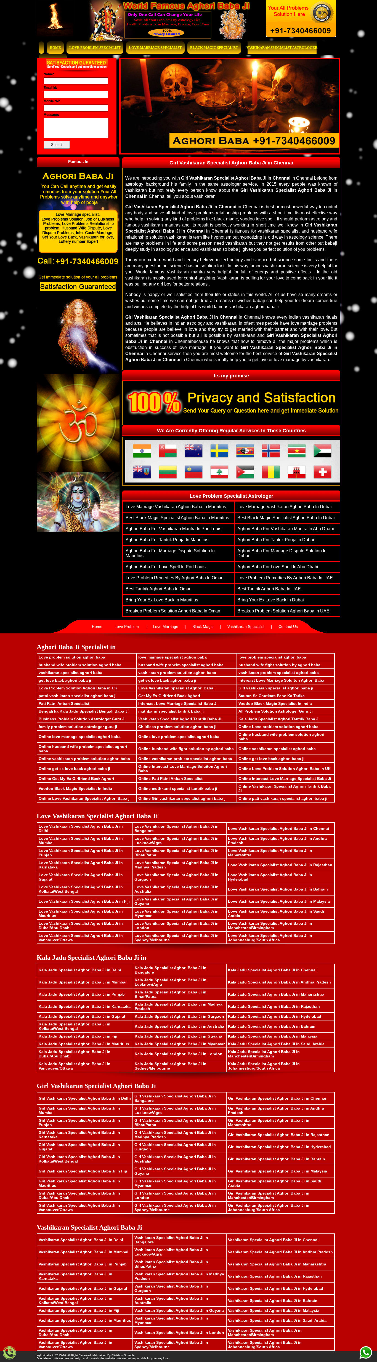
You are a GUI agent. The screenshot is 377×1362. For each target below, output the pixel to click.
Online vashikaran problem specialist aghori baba (185, 758)
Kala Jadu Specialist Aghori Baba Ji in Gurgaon (179, 1016)
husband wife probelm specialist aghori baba (181, 665)
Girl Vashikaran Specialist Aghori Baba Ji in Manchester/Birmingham (268, 1195)
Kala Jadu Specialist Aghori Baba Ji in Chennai (272, 970)
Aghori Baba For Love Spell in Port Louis (166, 566)
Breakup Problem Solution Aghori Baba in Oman (173, 611)
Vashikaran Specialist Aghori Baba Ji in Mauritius (85, 1320)
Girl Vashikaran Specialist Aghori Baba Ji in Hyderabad (279, 1147)
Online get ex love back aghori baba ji (74, 768)
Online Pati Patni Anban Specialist (170, 778)
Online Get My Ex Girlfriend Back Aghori (76, 778)
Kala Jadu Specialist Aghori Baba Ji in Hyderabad (274, 1016)
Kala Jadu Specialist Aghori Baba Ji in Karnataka (85, 1006)
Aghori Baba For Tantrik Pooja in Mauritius (167, 539)
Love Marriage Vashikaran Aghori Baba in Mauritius (176, 506)
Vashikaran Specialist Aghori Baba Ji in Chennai (273, 1240)
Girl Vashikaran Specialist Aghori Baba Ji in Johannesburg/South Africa (268, 1207)
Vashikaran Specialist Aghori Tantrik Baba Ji (179, 719)
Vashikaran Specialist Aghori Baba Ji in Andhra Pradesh (280, 1252)
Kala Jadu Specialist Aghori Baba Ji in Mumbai (82, 982)
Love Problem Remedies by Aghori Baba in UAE (285, 577)
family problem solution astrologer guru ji (78, 726)
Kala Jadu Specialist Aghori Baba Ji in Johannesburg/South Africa (264, 1066)
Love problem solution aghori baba (72, 657)
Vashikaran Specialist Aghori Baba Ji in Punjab (83, 1264)
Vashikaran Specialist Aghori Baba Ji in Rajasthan (275, 1276)
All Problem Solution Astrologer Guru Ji (275, 711)
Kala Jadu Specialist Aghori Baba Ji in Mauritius (84, 1044)
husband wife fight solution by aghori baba (279, 665)
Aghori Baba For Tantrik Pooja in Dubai (275, 539)
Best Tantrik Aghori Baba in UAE (269, 589)
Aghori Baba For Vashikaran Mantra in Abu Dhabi (285, 528)
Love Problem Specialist (95, 48)
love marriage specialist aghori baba (172, 657)
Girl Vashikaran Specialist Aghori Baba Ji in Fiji (83, 1171)
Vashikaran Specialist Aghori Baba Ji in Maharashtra (277, 1264)
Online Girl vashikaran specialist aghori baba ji (182, 798)
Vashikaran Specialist (245, 626)
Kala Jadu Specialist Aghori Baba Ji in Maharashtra (276, 994)
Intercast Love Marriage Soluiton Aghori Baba (281, 680)
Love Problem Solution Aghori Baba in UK (78, 688)
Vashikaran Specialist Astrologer (281, 48)
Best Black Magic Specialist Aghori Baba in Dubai (286, 517)
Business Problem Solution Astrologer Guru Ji (82, 719)
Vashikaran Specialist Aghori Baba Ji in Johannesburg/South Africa (265, 1344)
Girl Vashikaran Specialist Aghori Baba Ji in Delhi (85, 1098)
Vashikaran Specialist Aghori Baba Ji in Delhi (81, 1240)
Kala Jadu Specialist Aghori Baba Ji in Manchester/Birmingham (264, 1053)
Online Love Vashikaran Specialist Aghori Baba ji (85, 798)
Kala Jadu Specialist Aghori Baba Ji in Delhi (80, 970)
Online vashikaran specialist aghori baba (277, 749)
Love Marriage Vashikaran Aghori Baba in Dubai (284, 506)
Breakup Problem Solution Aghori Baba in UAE (283, 611)
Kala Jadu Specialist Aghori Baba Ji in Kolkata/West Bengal (74, 1026)
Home (55, 48)
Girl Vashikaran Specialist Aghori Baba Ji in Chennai (277, 1098)
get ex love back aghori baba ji (167, 680)
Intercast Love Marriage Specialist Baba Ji (177, 703)
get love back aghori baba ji (65, 680)
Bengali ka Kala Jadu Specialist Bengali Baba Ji (84, 711)
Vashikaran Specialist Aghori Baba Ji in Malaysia (273, 1310)
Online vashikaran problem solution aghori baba (84, 758)
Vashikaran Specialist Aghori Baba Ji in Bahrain (272, 1300)
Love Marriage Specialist (155, 48)
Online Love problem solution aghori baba (278, 726)
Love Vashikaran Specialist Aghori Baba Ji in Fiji (84, 901)
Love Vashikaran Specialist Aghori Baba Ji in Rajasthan (280, 865)
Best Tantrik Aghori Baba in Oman (159, 589)
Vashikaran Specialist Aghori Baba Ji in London (179, 1332)
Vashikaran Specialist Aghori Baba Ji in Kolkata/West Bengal (75, 1300)
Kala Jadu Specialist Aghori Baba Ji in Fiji (78, 1036)
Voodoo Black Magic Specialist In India (275, 703)
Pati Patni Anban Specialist (64, 703)
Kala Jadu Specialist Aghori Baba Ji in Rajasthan (274, 1006)
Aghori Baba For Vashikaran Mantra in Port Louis (173, 528)
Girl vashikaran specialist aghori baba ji (275, 688)
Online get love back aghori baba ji (271, 758)
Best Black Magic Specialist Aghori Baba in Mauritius (177, 517)
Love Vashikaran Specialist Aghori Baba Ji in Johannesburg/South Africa (270, 937)
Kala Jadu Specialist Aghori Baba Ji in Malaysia (272, 1036)
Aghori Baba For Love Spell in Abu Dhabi (277, 566)
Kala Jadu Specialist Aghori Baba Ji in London (178, 1054)
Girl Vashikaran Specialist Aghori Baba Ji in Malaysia (277, 1171)
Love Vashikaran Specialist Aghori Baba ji (177, 688)
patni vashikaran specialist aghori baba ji (77, 696)
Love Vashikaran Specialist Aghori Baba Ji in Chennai (278, 828)
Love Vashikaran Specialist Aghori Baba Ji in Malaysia (279, 901)
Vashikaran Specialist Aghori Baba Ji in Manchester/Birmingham (265, 1332)
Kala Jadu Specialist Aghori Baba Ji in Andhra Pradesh (279, 982)
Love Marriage (165, 626)
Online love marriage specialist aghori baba (80, 736)
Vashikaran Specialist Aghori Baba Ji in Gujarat (83, 1288)
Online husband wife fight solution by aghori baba (186, 749)
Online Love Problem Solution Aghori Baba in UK (284, 768)
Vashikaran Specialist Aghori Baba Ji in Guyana (179, 1310)
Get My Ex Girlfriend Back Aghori (169, 696)
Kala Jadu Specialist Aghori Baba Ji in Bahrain (271, 1026)
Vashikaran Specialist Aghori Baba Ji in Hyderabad (275, 1288)
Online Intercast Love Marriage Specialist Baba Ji (284, 778)
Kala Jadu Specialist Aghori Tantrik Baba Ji (279, 719)
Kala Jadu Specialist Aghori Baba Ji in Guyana (178, 1036)
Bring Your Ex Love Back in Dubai (270, 600)
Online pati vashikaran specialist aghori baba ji (282, 798)
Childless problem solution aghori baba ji (177, 726)
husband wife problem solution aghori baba (80, 665)
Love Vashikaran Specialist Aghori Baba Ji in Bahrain (278, 889)
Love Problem (127, 626)
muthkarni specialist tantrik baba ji (171, 711)
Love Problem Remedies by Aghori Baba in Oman (175, 577)
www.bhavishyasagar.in (150, 1355)
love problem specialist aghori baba (272, 657)
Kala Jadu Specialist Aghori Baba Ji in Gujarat (82, 1016)
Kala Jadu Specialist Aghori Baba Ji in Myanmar (180, 1044)
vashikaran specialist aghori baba (70, 672)
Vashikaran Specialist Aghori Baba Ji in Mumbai (83, 1252)
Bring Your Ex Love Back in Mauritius (162, 600)
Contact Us (288, 626)
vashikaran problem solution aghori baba (177, 672)
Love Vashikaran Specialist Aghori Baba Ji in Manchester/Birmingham (270, 925)
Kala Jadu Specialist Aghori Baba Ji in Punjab (82, 994)
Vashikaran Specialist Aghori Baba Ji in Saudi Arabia (277, 1320)
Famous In (78, 161)
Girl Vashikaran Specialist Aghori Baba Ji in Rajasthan (279, 1134)
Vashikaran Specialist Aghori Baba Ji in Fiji (79, 1310)
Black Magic (202, 626)
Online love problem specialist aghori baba (178, 736)
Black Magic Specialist (214, 48)
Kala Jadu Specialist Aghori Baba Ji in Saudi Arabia (276, 1044)
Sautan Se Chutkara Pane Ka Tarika (271, 696)
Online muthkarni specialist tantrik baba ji (177, 788)
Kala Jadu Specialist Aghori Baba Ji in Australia (179, 1026)
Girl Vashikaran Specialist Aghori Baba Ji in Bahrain (276, 1159)
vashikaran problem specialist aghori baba (278, 672)
